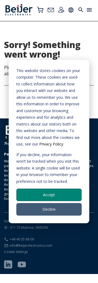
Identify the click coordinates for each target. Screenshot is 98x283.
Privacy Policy (51, 144)
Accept (49, 194)
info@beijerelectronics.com (31, 245)
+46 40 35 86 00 (22, 239)
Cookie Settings (16, 251)
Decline (49, 209)
